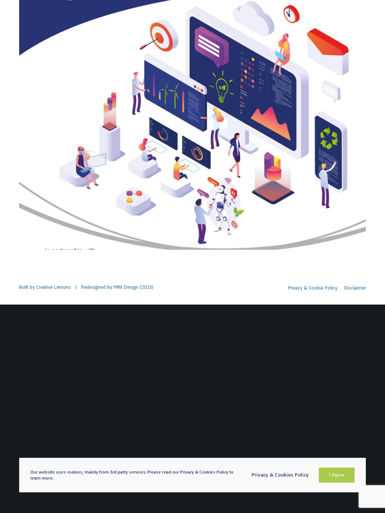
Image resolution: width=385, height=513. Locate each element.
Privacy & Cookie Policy (312, 288)
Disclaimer (355, 288)
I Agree (336, 475)
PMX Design (126, 287)
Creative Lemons (53, 287)
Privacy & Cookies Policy (280, 474)
